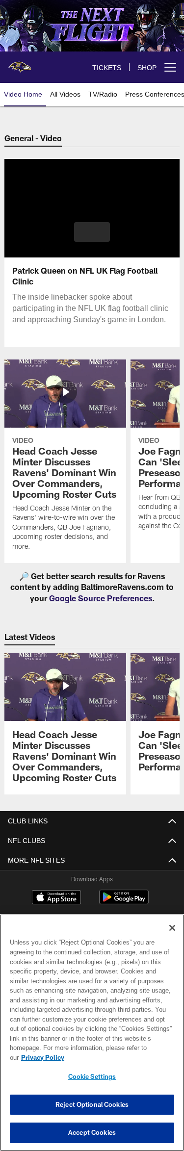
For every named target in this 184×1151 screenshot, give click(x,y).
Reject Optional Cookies (92, 1104)
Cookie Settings (92, 1076)
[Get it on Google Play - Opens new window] (123, 902)
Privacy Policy (118, 1057)
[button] (92, 232)
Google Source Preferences (100, 598)
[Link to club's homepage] (19, 63)
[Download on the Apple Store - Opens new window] (56, 898)
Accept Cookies (92, 1132)
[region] (92, 1037)
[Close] (172, 937)
